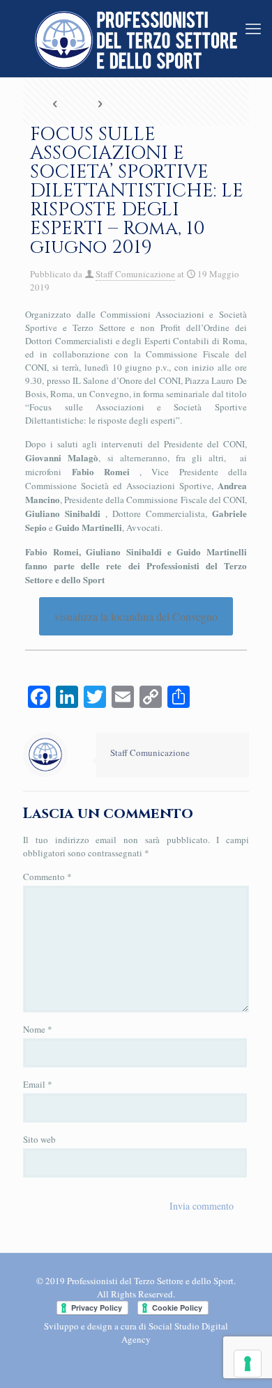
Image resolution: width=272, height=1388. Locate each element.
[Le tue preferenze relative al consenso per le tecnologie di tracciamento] (247, 1363)
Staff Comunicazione (135, 274)
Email (37, 1084)
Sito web (39, 1139)
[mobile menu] (253, 28)
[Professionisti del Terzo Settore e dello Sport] (136, 38)
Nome (37, 1029)
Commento (47, 876)
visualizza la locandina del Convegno (136, 616)
